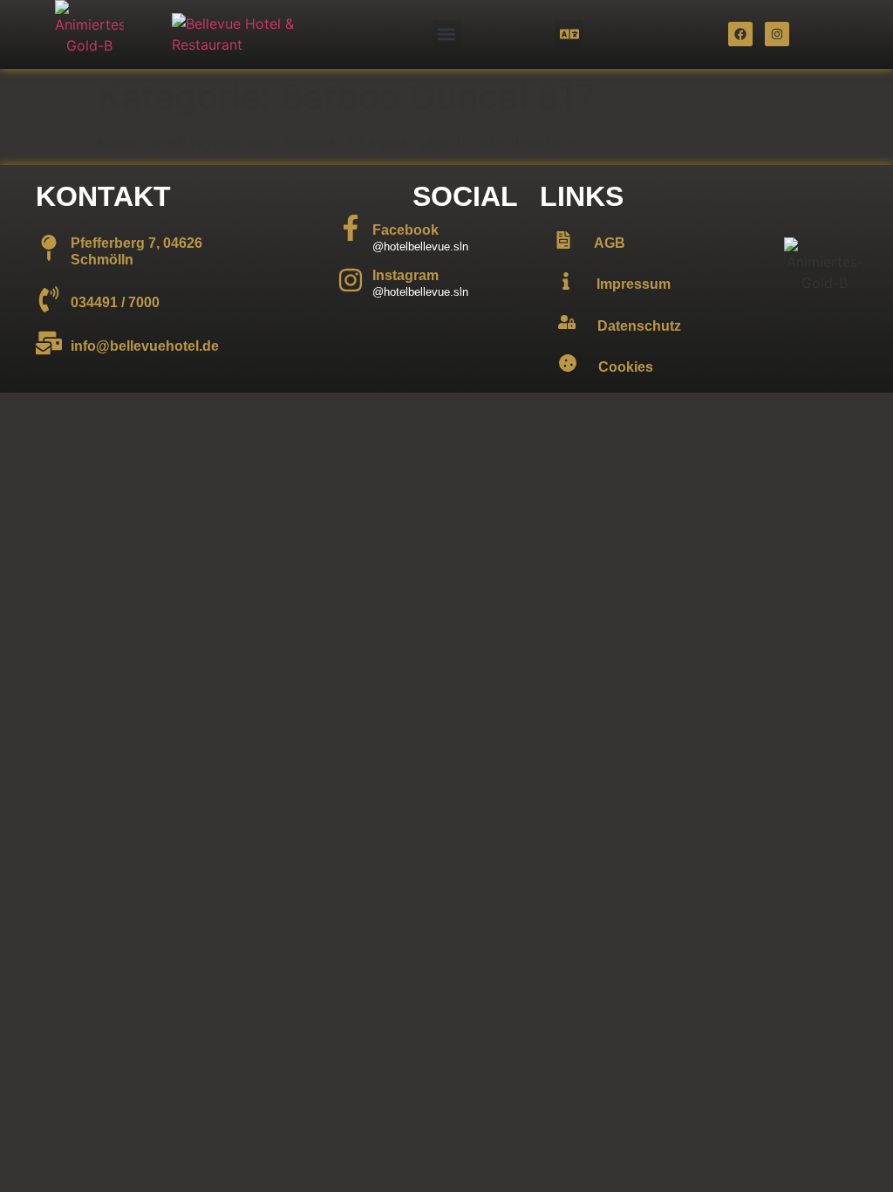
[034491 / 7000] (49, 299)
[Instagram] (777, 34)
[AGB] (563, 240)
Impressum (633, 284)
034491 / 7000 (115, 302)
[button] (447, 34)
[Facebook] (740, 34)
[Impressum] (566, 281)
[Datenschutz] (567, 322)
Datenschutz (639, 326)
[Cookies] (567, 363)
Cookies (625, 367)
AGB (609, 243)
